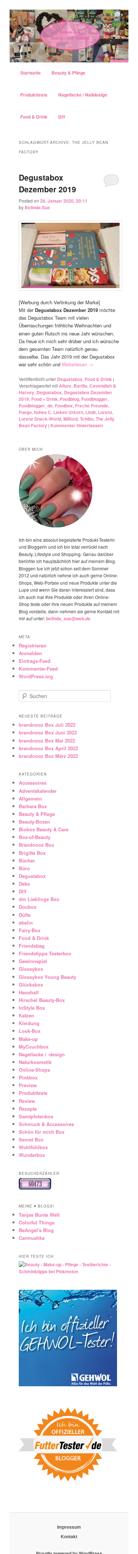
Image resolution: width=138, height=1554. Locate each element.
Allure (65, 385)
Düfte (25, 914)
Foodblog (69, 399)
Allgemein (30, 798)
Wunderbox (32, 1154)
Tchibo (86, 418)
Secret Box (31, 1139)
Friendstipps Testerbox (45, 953)
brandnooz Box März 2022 (48, 755)
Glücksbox (31, 984)
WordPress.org (36, 676)
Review (27, 1100)
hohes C (42, 412)
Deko (24, 883)
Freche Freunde (91, 405)
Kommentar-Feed (38, 668)
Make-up (28, 1038)
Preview (28, 1085)
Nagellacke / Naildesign (82, 94)
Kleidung (29, 1023)
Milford (70, 418)
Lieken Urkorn (68, 412)
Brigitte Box (32, 852)
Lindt (90, 412)
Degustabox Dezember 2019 (47, 183)
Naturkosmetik (35, 1062)
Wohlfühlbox (33, 1147)
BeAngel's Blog (36, 1230)
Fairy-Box (29, 930)
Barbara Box (33, 806)
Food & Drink (33, 116)
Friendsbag (32, 945)
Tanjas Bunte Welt (39, 1214)
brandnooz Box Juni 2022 (48, 732)
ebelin (26, 922)
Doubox (27, 906)
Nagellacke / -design (42, 1054)
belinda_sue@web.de (68, 618)
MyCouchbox (34, 1046)
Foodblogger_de (36, 405)
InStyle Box (32, 1007)
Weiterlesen (77, 364)
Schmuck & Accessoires (46, 1124)
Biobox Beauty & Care (43, 829)
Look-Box (29, 1030)
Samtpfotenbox (36, 1116)
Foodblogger (94, 399)
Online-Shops (34, 1069)
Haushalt (29, 992)
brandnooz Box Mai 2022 (47, 740)
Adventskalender (38, 790)
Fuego (25, 412)
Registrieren (32, 645)
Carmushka (32, 1237)
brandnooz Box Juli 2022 (47, 724)
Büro (24, 868)
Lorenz (105, 412)
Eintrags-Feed (34, 660)
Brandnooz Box (36, 844)
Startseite (30, 72)
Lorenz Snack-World (40, 418)
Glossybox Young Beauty (47, 976)
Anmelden (30, 653)
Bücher (27, 860)
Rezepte (28, 1108)
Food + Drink (44, 399)
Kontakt (69, 1536)
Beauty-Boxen (34, 821)
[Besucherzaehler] (35, 1187)
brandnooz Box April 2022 (48, 748)
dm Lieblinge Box (39, 899)
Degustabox (69, 379)
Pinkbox (28, 1077)
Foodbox (64, 405)
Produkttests (33, 94)
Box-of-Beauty (34, 837)
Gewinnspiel (33, 961)
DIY (62, 116)
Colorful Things (36, 1222)
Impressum (69, 1527)
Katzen (26, 1015)
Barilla (80, 385)
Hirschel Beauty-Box (42, 999)
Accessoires (32, 782)
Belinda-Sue (37, 207)
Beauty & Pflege (68, 72)
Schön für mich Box (41, 1131)
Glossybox (31, 968)
